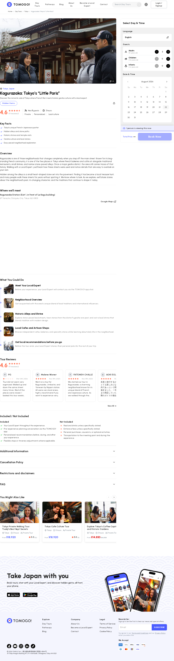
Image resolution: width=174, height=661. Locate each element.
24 (135, 112)
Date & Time (129, 74)
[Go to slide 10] (65, 81)
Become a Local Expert (81, 627)
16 (129, 107)
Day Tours (47, 624)
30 (129, 117)
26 (147, 112)
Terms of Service (108, 624)
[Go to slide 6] (57, 81)
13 (153, 102)
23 (129, 112)
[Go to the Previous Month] (128, 82)
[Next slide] (112, 51)
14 (160, 102)
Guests (126, 44)
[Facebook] (9, 646)
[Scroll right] (114, 497)
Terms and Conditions (140, 633)
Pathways (47, 627)
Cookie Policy (106, 631)
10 (135, 102)
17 (135, 107)
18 (141, 107)
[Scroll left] (108, 497)
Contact (75, 631)
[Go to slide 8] (61, 81)
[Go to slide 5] (55, 81)
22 (166, 107)
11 (141, 102)
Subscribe (159, 627)
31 (135, 117)
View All (111, 406)
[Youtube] (15, 646)
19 (147, 107)
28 (160, 112)
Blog (44, 631)
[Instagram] (21, 646)
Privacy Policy (106, 627)
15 (166, 102)
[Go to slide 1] (47, 81)
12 (147, 102)
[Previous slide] (4, 51)
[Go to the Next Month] (167, 82)
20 (153, 107)
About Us (75, 624)
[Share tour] (114, 103)
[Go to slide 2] (49, 81)
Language (128, 31)
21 (160, 107)
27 (153, 112)
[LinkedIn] (27, 646)
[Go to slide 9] (63, 81)
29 (166, 112)
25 (141, 112)
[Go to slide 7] (59, 81)
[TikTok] (33, 646)
